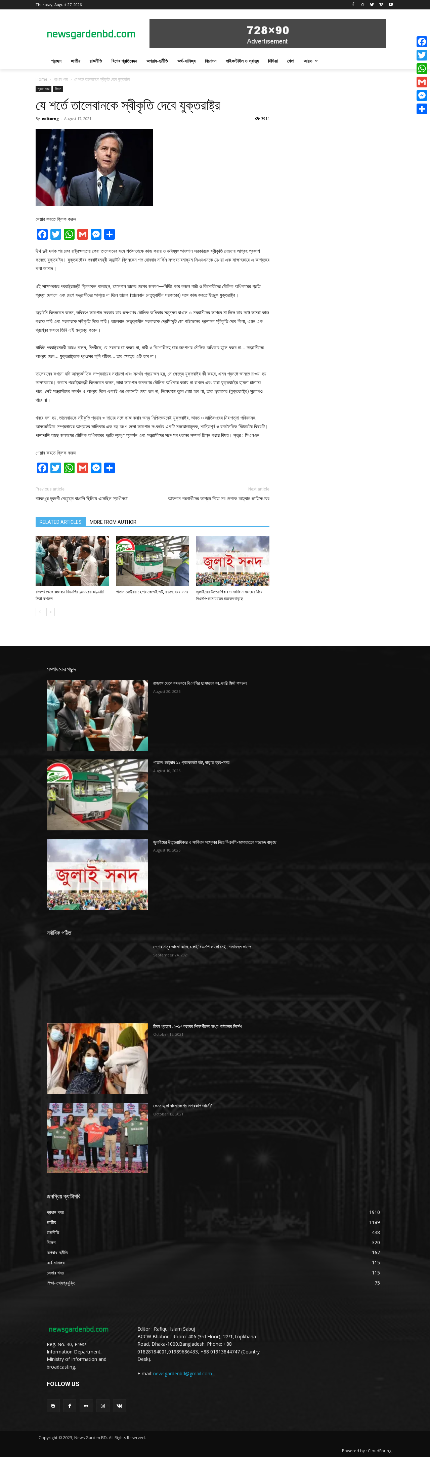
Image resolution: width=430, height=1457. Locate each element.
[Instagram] (363, 5)
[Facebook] (353, 5)
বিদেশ (58, 88)
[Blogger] (53, 1405)
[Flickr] (86, 1405)
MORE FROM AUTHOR (113, 522)
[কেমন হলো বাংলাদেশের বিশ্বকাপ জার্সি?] (97, 1138)
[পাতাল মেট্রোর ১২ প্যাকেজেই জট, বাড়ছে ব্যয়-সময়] (152, 561)
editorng (50, 118)
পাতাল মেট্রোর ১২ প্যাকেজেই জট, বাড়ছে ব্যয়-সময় (152, 591)
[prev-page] (40, 612)
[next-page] (50, 612)
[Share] (422, 109)
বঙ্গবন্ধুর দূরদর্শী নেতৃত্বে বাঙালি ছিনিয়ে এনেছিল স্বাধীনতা (82, 499)
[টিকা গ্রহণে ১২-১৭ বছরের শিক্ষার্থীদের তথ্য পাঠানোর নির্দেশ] (97, 1058)
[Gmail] (422, 82)
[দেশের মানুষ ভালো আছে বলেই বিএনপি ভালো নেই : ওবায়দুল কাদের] (97, 979)
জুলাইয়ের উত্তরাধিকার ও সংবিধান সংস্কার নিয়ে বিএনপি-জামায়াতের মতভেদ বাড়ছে (214, 842)
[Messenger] (422, 95)
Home (41, 79)
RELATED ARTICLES (61, 522)
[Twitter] (372, 5)
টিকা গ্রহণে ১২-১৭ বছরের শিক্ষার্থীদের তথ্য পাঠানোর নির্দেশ (197, 1026)
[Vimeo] (381, 5)
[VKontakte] (119, 1405)
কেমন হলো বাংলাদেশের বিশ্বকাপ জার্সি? (182, 1105)
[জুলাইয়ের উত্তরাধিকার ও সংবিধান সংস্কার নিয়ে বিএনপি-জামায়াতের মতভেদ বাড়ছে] (232, 561)
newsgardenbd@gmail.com (182, 1373)
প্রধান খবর (61, 79)
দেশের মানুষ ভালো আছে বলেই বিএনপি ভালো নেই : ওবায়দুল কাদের (202, 946)
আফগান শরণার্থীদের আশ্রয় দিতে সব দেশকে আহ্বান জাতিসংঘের (218, 499)
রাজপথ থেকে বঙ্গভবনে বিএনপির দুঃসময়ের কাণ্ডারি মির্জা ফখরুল (200, 683)
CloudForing (379, 1451)
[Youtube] (390, 5)
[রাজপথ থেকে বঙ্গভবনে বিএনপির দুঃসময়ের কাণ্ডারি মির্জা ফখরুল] (72, 561)
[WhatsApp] (422, 68)
